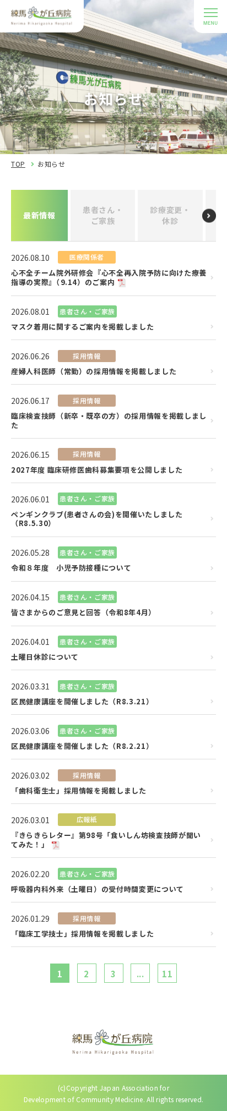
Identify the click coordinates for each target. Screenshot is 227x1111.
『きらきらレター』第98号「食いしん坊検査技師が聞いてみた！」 (106, 840)
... (140, 973)
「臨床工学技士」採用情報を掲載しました (82, 934)
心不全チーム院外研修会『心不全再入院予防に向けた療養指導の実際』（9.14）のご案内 (109, 278)
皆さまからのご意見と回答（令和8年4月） (83, 612)
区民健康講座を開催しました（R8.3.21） (82, 702)
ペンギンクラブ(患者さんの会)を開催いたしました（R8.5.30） (97, 519)
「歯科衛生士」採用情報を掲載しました (79, 791)
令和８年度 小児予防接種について (71, 568)
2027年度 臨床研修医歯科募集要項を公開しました (96, 470)
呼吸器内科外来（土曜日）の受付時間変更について (97, 889)
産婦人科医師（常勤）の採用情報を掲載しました (93, 371)
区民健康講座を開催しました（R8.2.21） (82, 746)
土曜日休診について (45, 657)
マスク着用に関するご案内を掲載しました (82, 327)
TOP (18, 163)
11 (167, 973)
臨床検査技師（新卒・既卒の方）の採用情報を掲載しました (109, 421)
